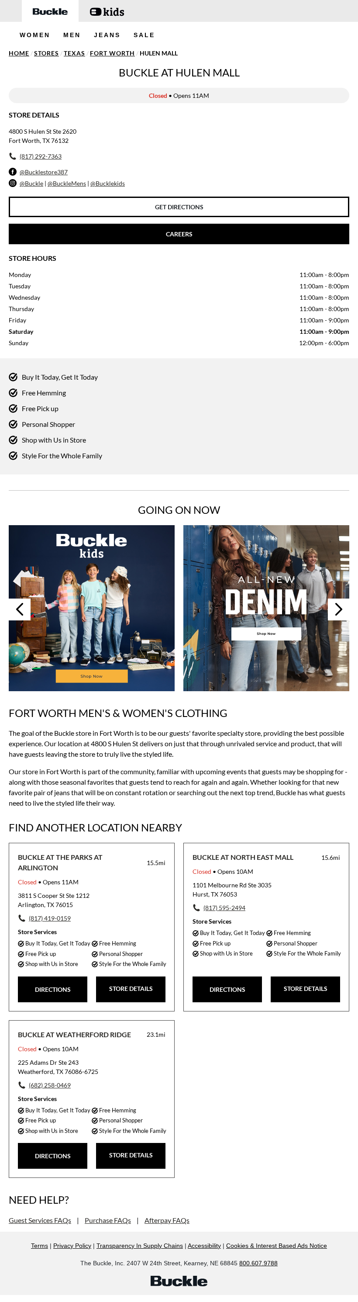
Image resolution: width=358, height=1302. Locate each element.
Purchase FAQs (108, 1220)
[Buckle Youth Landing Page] (107, 11)
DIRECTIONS (53, 989)
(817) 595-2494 (224, 907)
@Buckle (31, 183)
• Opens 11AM (48, 882)
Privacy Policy (72, 1245)
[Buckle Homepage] (50, 11)
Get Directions (179, 207)
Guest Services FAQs (40, 1220)
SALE (144, 34)
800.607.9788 (258, 1263)
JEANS (107, 34)
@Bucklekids (107, 183)
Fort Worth (112, 53)
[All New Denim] (266, 608)
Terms (39, 1245)
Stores (46, 53)
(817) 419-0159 (50, 918)
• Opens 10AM (223, 871)
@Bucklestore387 (44, 172)
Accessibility (204, 1245)
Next (339, 609)
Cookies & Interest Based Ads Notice (276, 1245)
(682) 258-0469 (50, 1085)
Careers (179, 234)
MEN (72, 34)
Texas (74, 53)
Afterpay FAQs (167, 1220)
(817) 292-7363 (41, 156)
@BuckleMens (67, 183)
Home (19, 53)
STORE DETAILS (131, 988)
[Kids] (92, 608)
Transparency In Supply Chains (139, 1245)
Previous (20, 609)
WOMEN (35, 34)
